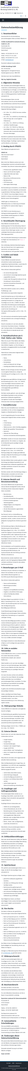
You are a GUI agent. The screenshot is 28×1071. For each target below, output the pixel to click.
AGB (13, 1063)
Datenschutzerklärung (14, 1066)
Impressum (19, 1063)
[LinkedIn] (1, 13)
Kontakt (8, 1063)
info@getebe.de (9, 60)
